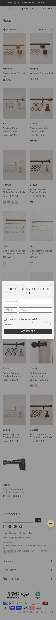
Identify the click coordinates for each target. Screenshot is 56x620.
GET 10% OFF (28, 331)
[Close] (50, 284)
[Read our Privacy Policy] (50, 323)
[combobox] (10, 310)
